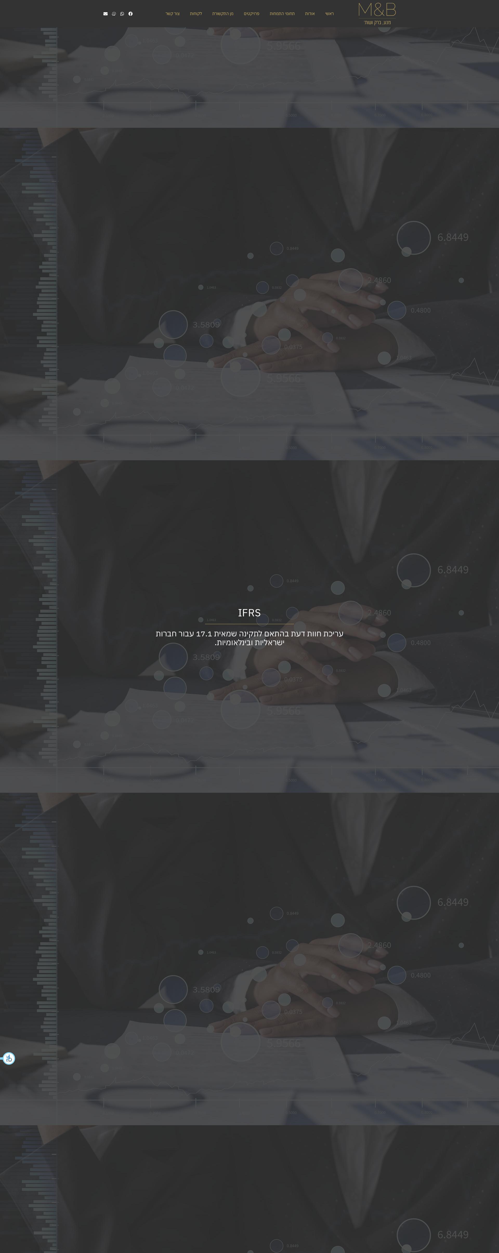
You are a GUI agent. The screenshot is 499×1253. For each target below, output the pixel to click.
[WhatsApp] (122, 14)
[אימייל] (105, 14)
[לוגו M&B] (377, 14)
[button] (8, 1058)
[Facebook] (130, 14)
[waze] (114, 14)
